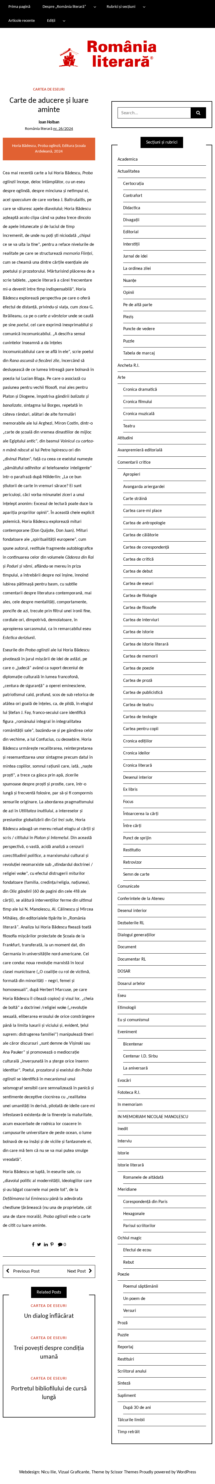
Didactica (131, 208)
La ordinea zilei (137, 268)
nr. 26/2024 (63, 129)
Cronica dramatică (140, 389)
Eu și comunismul (133, 1020)
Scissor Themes (124, 1472)
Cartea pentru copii (140, 729)
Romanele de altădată (143, 1177)
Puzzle (128, 341)
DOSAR (124, 971)
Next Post (76, 1271)
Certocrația (133, 184)
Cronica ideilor (136, 753)
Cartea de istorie (138, 632)
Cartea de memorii (140, 656)
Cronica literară (137, 765)
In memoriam (130, 1104)
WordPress (186, 1472)
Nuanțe (129, 280)
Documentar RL (132, 959)
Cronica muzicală (139, 414)
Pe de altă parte (137, 305)
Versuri (129, 1311)
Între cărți (132, 826)
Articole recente (21, 21)
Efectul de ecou (137, 1250)
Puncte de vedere (139, 329)
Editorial (131, 232)
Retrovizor (132, 862)
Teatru (129, 426)
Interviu (125, 1141)
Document (127, 947)
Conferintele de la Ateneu (141, 899)
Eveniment (127, 1032)
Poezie (123, 1274)
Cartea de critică (138, 559)
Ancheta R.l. (128, 365)
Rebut (128, 1262)
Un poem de (134, 1299)
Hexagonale (134, 1214)
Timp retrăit (129, 1432)
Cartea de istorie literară (146, 644)
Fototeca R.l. (129, 1092)
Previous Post (26, 1271)
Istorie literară (131, 1165)
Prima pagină (19, 7)
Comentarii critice (134, 462)
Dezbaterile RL (131, 923)
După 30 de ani (137, 1408)
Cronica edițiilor (138, 741)
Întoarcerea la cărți (140, 814)
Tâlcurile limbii (131, 1420)
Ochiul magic (130, 1238)
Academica (128, 159)
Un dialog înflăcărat (49, 1316)
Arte (121, 377)
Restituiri (126, 1359)
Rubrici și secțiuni (121, 7)
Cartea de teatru (138, 705)
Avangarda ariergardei (144, 487)
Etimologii (127, 1008)
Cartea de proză (137, 680)
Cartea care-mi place (142, 511)
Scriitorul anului (132, 1371)
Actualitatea (129, 171)
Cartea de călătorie (140, 535)
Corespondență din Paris (145, 1202)
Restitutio (132, 850)
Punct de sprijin (137, 838)
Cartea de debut (138, 571)
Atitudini (125, 438)
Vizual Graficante (73, 1472)
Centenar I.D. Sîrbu (140, 1056)
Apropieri (131, 474)
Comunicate (128, 886)
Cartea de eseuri (49, 89)
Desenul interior (138, 777)
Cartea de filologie (140, 596)
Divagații (131, 220)
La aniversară (135, 1068)
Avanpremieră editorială (140, 450)
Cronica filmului (137, 402)
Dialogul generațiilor (136, 935)
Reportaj (125, 1347)
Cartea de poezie (138, 668)
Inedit (123, 1129)
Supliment (127, 1396)
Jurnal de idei (135, 256)
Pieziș (128, 317)
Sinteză (124, 1383)
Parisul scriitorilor (139, 1226)
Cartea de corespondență (146, 547)
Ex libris (130, 789)
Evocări (124, 1080)
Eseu (122, 996)
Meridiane (127, 1189)
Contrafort (132, 196)
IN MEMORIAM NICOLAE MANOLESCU (153, 1117)
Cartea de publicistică (143, 692)
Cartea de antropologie (144, 523)
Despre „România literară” (64, 7)
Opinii (128, 292)
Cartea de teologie (140, 717)
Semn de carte (136, 874)
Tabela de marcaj (139, 353)
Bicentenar (133, 1044)
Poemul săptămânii (140, 1286)
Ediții (51, 21)
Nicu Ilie (48, 1472)
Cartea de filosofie (139, 608)
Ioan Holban (49, 122)
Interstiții (131, 244)
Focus (128, 802)
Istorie (123, 1153)
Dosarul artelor (131, 984)
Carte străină (135, 499)
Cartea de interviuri (141, 620)
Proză (123, 1323)
